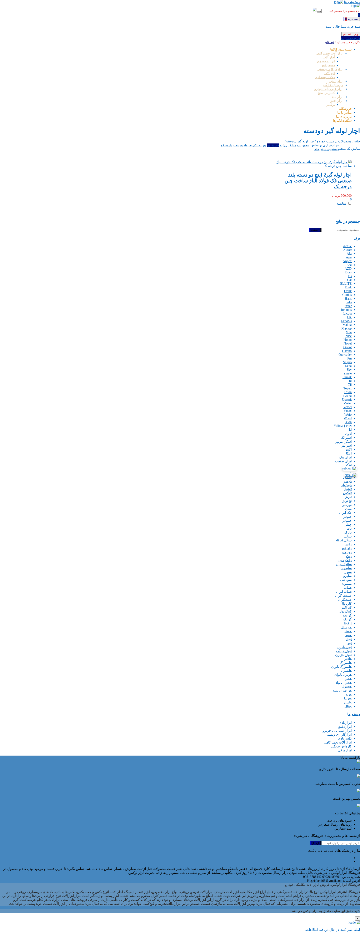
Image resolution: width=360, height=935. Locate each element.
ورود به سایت (350, 38)
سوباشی (346, 580)
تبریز (348, 497)
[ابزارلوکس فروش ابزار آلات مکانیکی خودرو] (338, 2)
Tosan (348, 392)
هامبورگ (346, 663)
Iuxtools (346, 309)
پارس (348, 481)
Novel (348, 343)
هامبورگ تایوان (341, 666)
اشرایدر (346, 445)
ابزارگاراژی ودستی (339, 734)
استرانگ (346, 437)
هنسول (347, 686)
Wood (348, 418)
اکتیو (348, 449)
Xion (348, 422)
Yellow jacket (343, 425)
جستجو (315, 229)
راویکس (346, 548)
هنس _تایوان (343, 682)
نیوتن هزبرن (343, 655)
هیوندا (348, 698)
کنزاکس (346, 607)
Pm (349, 358)
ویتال (348, 706)
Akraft (347, 250)
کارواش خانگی (341, 746)
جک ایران (345, 512)
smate (348, 373)
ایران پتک (345, 457)
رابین (348, 544)
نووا (349, 643)
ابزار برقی (345, 750)
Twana (347, 396)
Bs (350, 276)
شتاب (348, 587)
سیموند (347, 583)
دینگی (348, 536)
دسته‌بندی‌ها (352, 2)
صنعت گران (343, 595)
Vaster (348, 403)
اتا (350, 429)
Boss (348, 272)
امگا (349, 453)
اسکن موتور (343, 441)
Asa (349, 265)
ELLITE (346, 283)
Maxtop (346, 328)
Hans (348, 298)
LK (349, 317)
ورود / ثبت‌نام (350, 34)
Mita (349, 332)
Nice (348, 336)
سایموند (346, 568)
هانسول (346, 670)
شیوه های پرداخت (339, 820)
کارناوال (346, 603)
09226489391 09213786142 (322, 876)
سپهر (348, 572)
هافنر (348, 659)
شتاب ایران (344, 591)
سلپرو (347, 576)
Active (347, 246)
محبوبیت (303, 145)
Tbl (349, 381)
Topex (347, 388)
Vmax (348, 411)
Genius (347, 294)
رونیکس (346, 552)
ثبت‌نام (329, 42)
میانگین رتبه (288, 145)
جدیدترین (273, 145)
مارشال (346, 627)
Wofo (348, 414)
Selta (348, 366)
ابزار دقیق (345, 726)
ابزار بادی (345, 722)
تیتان (348, 508)
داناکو (348, 532)
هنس (348, 678)
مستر (348, 631)
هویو (349, 694)
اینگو (348, 465)
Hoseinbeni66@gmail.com (324, 880)
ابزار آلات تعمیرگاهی (338, 742)
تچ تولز (347, 501)
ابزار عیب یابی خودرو (337, 730)
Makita (347, 324)
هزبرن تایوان (343, 674)
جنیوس (347, 520)
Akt (349, 253)
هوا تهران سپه (342, 690)
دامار (348, 528)
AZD (348, 268)
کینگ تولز (345, 611)
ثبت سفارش (343, 828)
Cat (349, 280)
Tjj (350, 384)
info (349, 302)
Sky (349, 369)
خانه (357, 141)
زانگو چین (345, 560)
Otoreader (345, 354)
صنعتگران (345, 599)
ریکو (349, 556)
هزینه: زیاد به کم (231, 145)
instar (348, 306)
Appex (347, 261)
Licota (347, 313)
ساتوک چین (344, 564)
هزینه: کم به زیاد (255, 145)
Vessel (347, 407)
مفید (348, 635)
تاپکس (347, 493)
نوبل (349, 639)
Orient (347, 347)
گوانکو (347, 619)
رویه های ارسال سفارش (335, 824)
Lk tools (346, 321)
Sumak (347, 377)
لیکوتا (348, 623)
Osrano (347, 351)
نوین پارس (344, 647)
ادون (348, 433)
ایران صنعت (343, 461)
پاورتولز (346, 485)
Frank (348, 291)
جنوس (347, 516)
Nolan (348, 339)
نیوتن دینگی (344, 651)
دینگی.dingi (344, 540)
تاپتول (348, 489)
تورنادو (347, 504)
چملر (348, 524)
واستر (348, 702)
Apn (349, 257)
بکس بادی (345, 738)
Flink (348, 287)
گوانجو (347, 615)
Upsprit (347, 399)
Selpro (347, 362)
